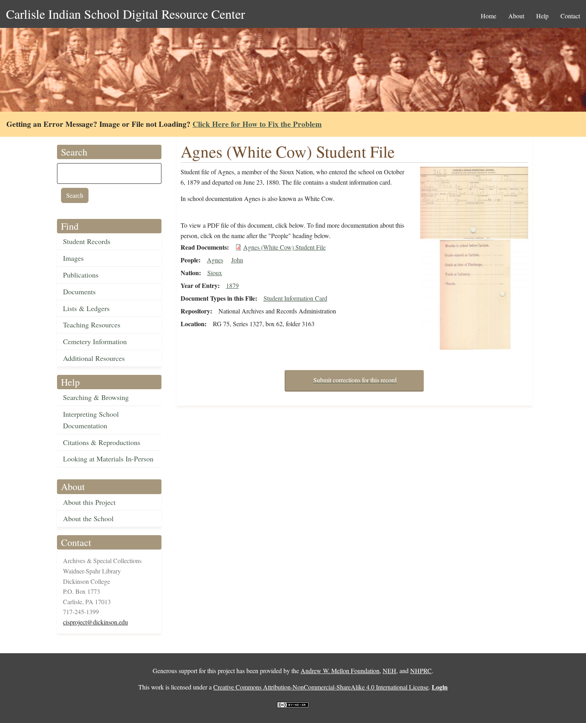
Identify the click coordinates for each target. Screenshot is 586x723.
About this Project (89, 502)
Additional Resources (94, 358)
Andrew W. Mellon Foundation (340, 670)
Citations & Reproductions (101, 442)
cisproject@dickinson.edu (95, 622)
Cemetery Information (95, 341)
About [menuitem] (516, 16)
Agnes (215, 260)
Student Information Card (295, 298)
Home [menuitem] (488, 16)
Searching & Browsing (96, 397)
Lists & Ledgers (86, 308)
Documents (79, 291)
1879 (232, 285)
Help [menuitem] (542, 16)
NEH (389, 670)
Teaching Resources (91, 324)
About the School (88, 518)
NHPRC (421, 670)
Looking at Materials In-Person (108, 458)
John (237, 260)
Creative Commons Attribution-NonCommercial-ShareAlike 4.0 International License (321, 687)
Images (73, 258)
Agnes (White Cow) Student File (284, 247)
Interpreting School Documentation (91, 419)
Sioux (214, 272)
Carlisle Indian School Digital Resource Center (125, 13)
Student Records (86, 241)
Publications (80, 275)
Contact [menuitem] (570, 16)
